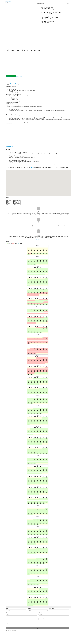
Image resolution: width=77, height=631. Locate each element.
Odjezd (29, 608)
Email (7, 616)
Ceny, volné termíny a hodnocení (14, 83)
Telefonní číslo (41, 616)
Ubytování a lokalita (12, 80)
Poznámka (8, 621)
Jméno (7, 612)
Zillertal (32, 167)
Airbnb (8, 199)
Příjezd (7, 608)
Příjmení (40, 612)
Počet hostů (51, 608)
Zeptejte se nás (19, 76)
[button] (10, 172)
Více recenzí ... (38, 239)
